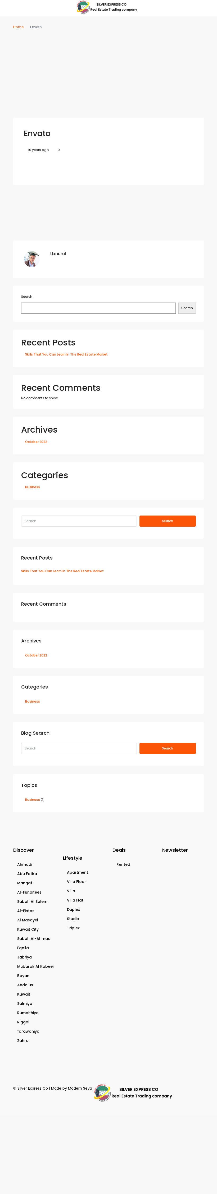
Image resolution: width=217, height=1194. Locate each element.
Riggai (23, 1022)
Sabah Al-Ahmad (34, 938)
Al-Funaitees (29, 892)
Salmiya (24, 1003)
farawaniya (28, 1031)
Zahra (23, 1040)
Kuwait (23, 994)
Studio (73, 918)
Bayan (23, 975)
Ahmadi (24, 864)
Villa (71, 891)
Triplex (73, 928)
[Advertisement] (108, 70)
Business (32, 487)
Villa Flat (75, 900)
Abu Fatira (27, 873)
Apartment (77, 872)
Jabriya (24, 957)
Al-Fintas (25, 910)
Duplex (73, 909)
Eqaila (23, 948)
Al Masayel (27, 920)
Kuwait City (28, 929)
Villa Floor (76, 881)
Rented (123, 864)
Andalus (25, 985)
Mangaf (24, 883)
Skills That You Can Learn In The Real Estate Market (66, 354)
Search (26, 296)
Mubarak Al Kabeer (35, 966)
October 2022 (36, 442)
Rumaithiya (28, 1012)
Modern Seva (80, 1088)
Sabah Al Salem (32, 901)
